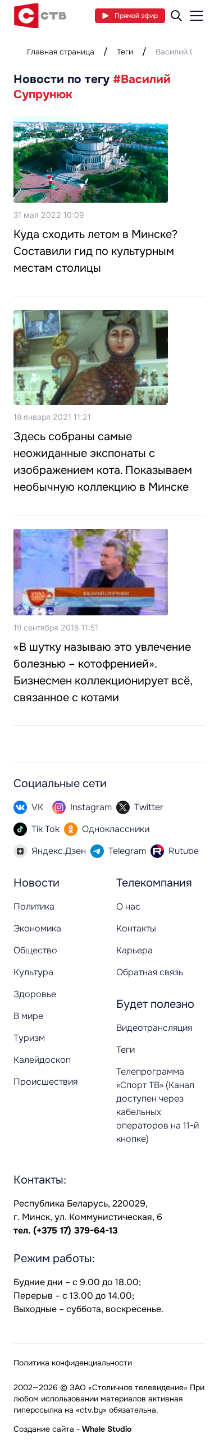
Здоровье (34, 994)
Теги (125, 52)
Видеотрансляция (154, 1028)
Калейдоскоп (42, 1060)
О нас (128, 906)
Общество (35, 950)
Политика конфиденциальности (72, 1363)
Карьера (134, 950)
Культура (33, 972)
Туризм (29, 1038)
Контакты (136, 928)
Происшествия (45, 1082)
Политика (33, 906)
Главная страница (60, 52)
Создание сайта (43, 1429)
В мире (28, 1016)
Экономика (37, 928)
